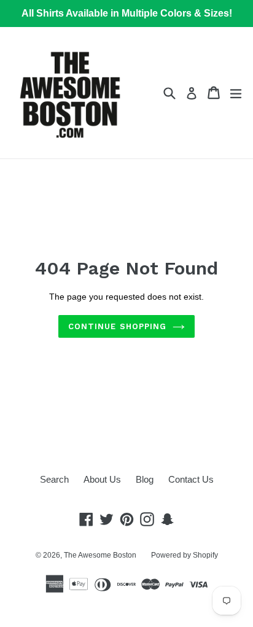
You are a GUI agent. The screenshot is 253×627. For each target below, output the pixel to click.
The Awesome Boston (100, 555)
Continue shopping (117, 326)
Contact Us (191, 479)
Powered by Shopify (184, 555)
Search (54, 479)
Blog (145, 479)
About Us (102, 479)
